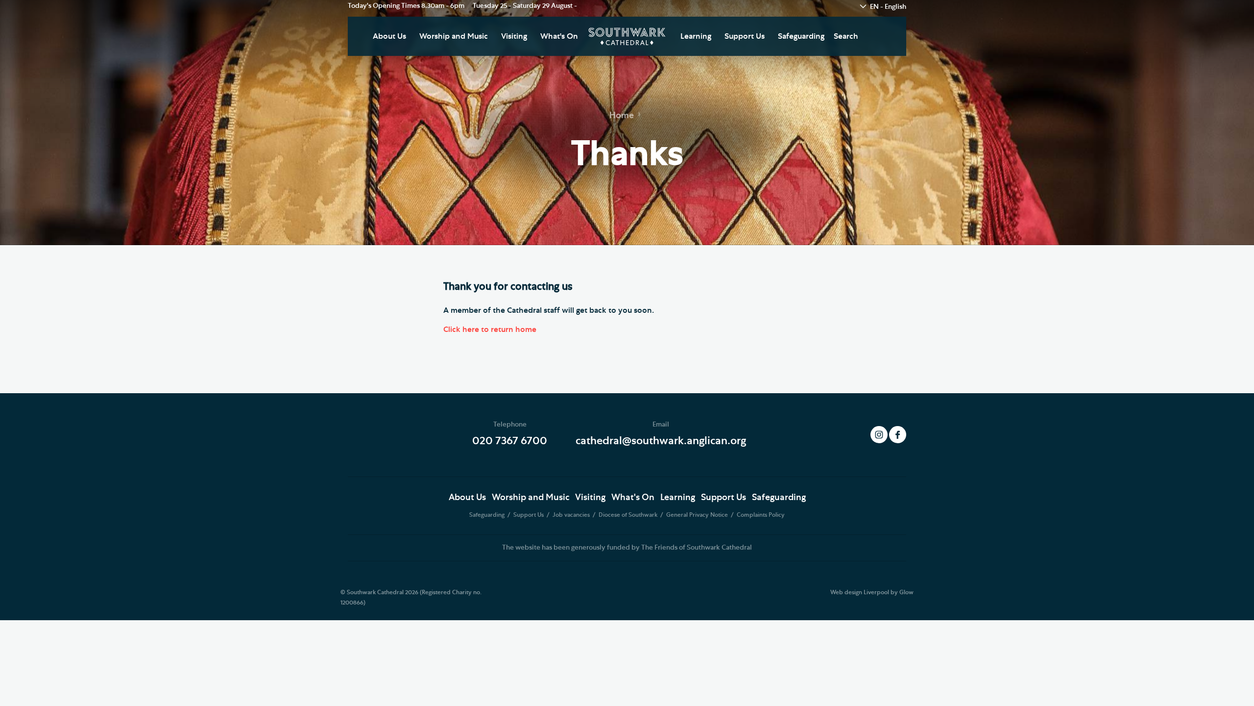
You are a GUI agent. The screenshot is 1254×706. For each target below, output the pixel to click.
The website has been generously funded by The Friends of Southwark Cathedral (627, 547)
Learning (695, 36)
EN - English (888, 6)
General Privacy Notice (697, 515)
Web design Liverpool (859, 592)
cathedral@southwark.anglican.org (661, 440)
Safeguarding (801, 36)
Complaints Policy (761, 515)
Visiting (514, 36)
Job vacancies (572, 515)
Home (621, 115)
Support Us (744, 36)
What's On (559, 36)
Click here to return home (489, 329)
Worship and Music (453, 36)
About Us (389, 36)
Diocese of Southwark (629, 515)
